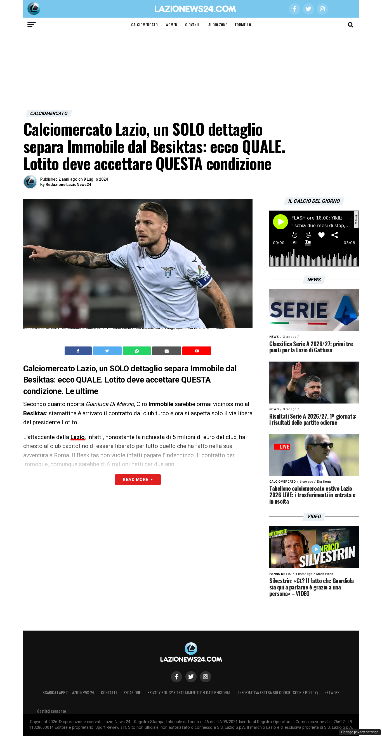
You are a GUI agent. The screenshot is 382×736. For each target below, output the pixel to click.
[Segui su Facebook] (176, 676)
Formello (243, 24)
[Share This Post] (137, 350)
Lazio (77, 437)
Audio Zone (217, 24)
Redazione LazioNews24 (68, 184)
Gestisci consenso (51, 711)
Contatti (109, 692)
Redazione (132, 692)
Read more (135, 479)
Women (171, 24)
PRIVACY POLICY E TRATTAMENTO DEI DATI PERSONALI (189, 692)
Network (331, 692)
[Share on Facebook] (79, 350)
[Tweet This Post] (108, 350)
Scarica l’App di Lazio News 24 (68, 692)
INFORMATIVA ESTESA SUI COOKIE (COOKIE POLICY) (278, 692)
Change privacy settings (360, 732)
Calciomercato (144, 24)
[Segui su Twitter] (191, 676)
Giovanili (193, 24)
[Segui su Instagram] (205, 676)
